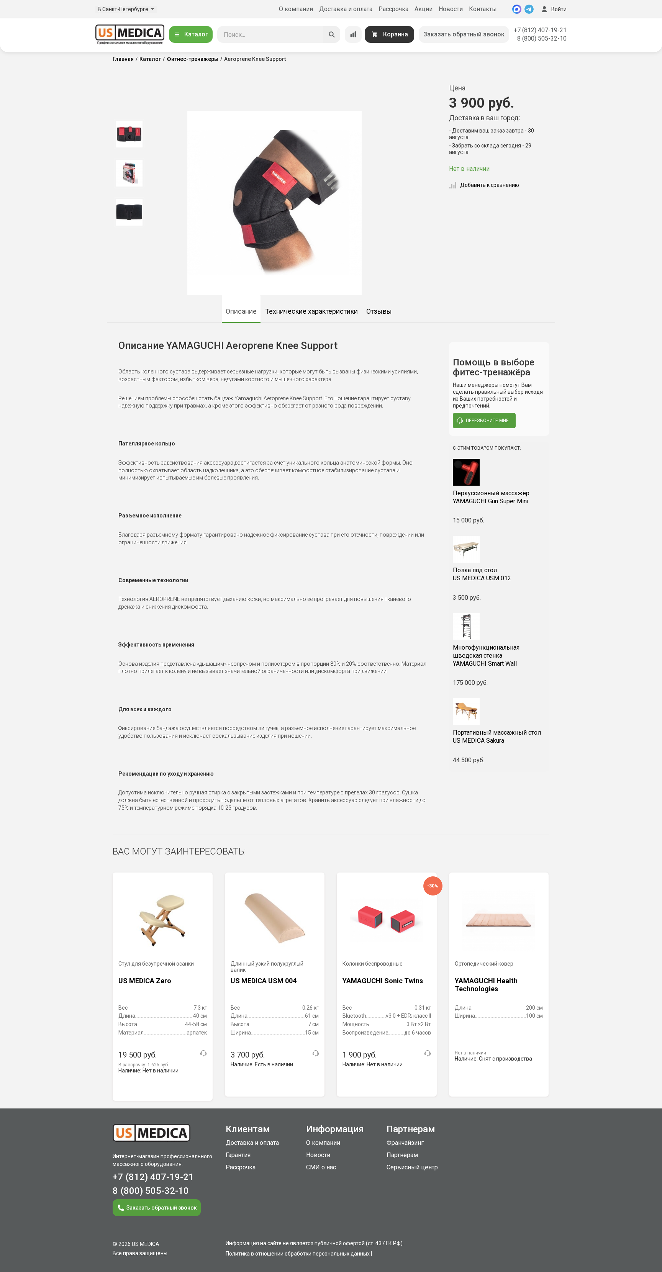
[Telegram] (529, 9)
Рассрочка (393, 9)
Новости (451, 9)
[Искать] (331, 34)
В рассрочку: (143, 1064)
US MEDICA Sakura (497, 736)
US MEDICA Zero (144, 981)
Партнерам (402, 1155)
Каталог (196, 34)
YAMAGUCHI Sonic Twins (382, 981)
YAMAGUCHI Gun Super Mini (491, 497)
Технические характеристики (311, 311)
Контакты (483, 9)
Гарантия (238, 1155)
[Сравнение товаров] (353, 34)
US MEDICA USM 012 (482, 574)
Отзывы (379, 311)
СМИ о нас (321, 1167)
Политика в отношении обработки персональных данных (298, 1254)
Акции (424, 9)
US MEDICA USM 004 (264, 981)
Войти (559, 9)
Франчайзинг (405, 1142)
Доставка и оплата (345, 9)
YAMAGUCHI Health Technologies (486, 985)
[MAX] (516, 9)
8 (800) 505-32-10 (542, 38)
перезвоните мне (487, 420)
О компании (296, 9)
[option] (129, 134)
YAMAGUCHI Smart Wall (486, 655)
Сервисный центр (412, 1167)
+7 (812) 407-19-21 (540, 30)
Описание (241, 311)
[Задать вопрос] (203, 1053)
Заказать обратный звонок (464, 34)
